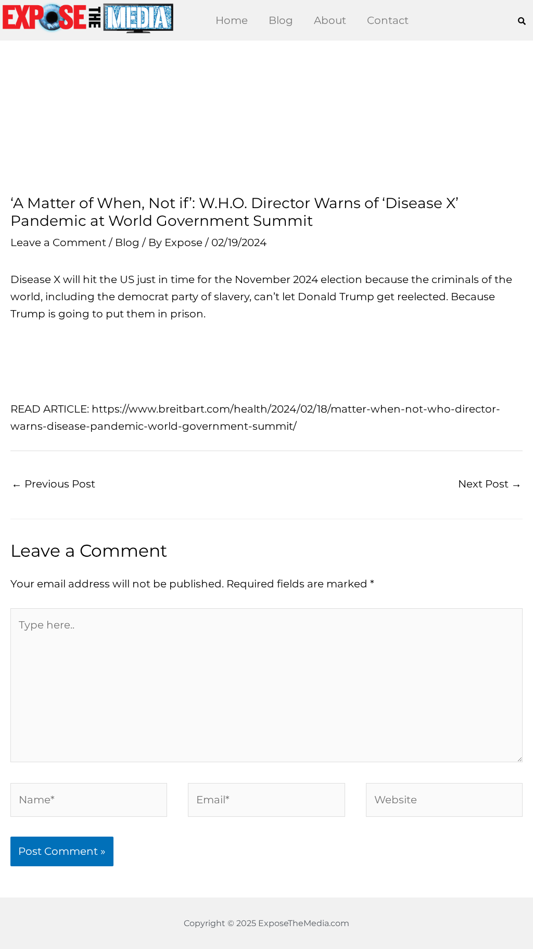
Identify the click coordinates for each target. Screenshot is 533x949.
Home (231, 20)
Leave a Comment (58, 242)
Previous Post (53, 484)
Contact (388, 20)
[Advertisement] (266, 117)
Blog (281, 20)
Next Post (490, 484)
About (330, 20)
